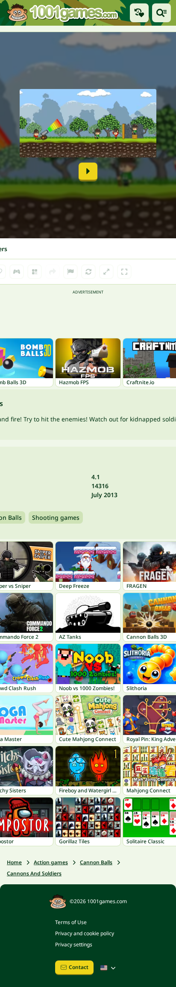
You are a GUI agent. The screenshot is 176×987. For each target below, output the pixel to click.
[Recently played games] (139, 12)
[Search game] (161, 12)
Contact (78, 967)
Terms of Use (71, 922)
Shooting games (55, 517)
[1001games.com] (62, 12)
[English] (109, 967)
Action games (51, 862)
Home (14, 862)
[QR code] (34, 271)
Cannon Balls (96, 862)
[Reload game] (88, 271)
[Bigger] (106, 271)
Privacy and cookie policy (84, 933)
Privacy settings (73, 944)
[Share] (52, 271)
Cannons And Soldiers (34, 873)
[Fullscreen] (124, 271)
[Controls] (16, 271)
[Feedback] (70, 271)
